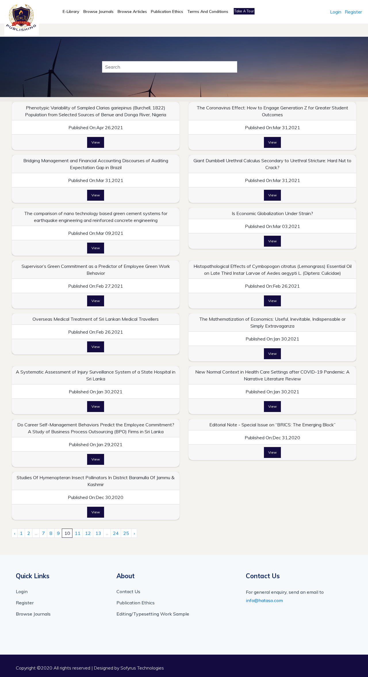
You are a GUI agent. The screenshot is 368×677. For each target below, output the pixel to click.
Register (353, 12)
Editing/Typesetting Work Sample (152, 614)
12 (88, 533)
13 (98, 533)
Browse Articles (132, 11)
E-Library (71, 11)
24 (116, 533)
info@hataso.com (264, 600)
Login (335, 12)
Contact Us (128, 591)
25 (126, 533)
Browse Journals (98, 11)
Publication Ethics (167, 11)
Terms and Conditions (207, 11)
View (95, 142)
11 (77, 533)
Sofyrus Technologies (142, 668)
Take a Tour (244, 11)
